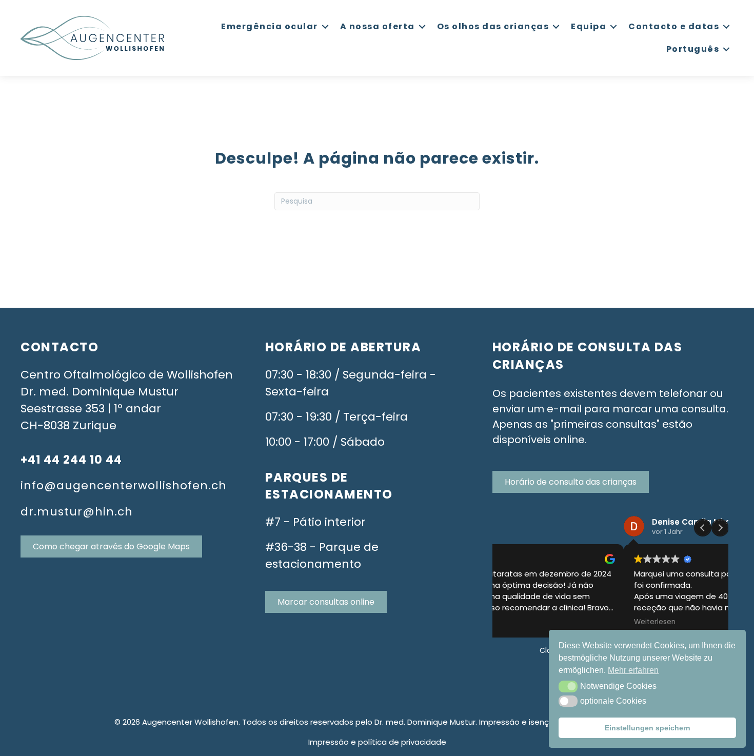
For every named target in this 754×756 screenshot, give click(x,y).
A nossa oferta (377, 26)
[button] (568, 686)
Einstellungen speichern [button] (647, 728)
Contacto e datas (673, 26)
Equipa (588, 26)
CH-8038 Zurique (68, 425)
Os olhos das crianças (493, 26)
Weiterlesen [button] (523, 622)
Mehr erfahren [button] (633, 670)
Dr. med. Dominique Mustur (99, 392)
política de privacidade (402, 742)
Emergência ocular (269, 26)
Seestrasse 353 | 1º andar (91, 408)
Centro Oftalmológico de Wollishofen (127, 375)
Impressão (328, 742)
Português (693, 49)
